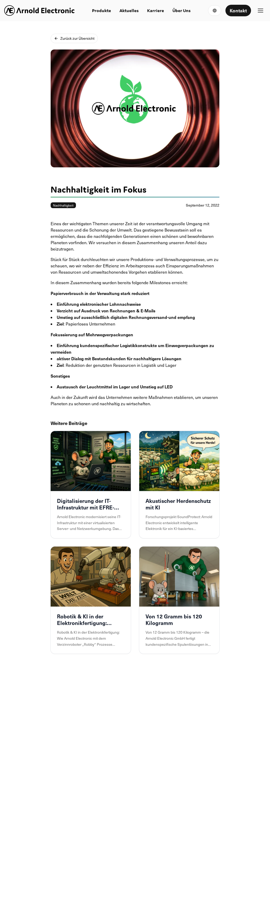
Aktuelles (129, 10)
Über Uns (181, 10)
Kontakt (238, 10)
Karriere (155, 10)
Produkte (101, 10)
